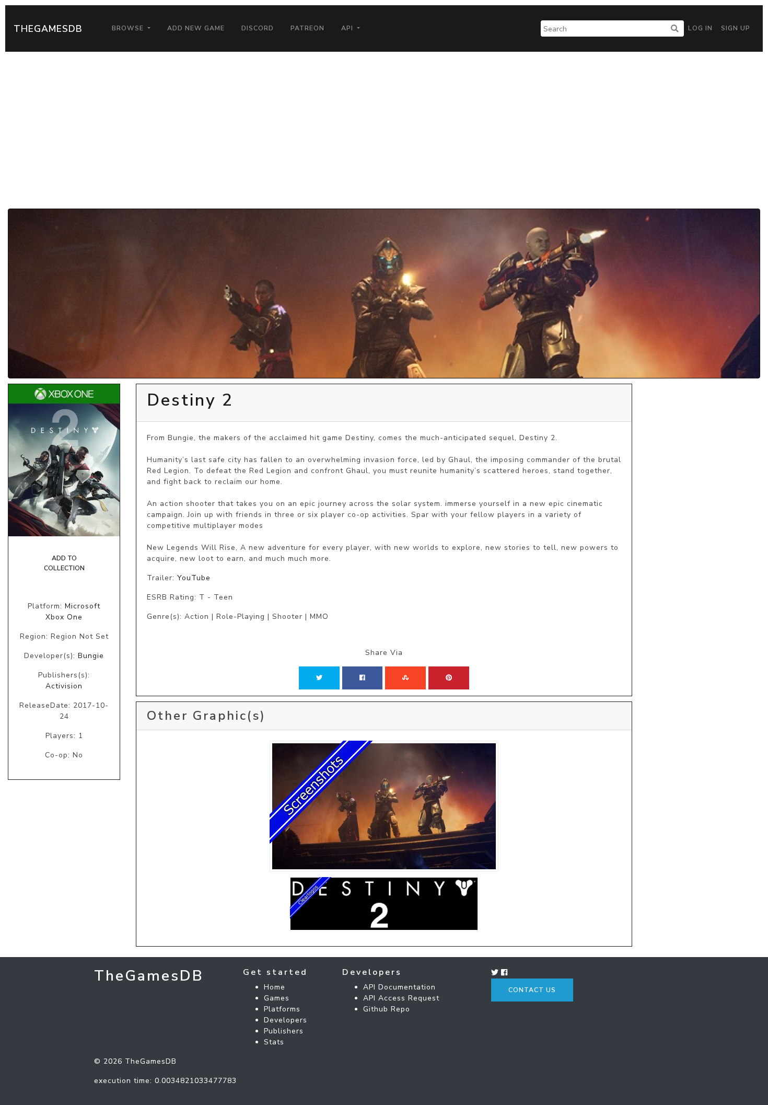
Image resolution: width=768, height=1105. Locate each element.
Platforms (282, 1009)
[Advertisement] (384, 130)
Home (274, 987)
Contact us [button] (532, 990)
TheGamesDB (48, 28)
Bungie (91, 656)
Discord (257, 28)
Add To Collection (64, 563)
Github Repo (386, 1009)
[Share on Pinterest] (448, 677)
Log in (700, 28)
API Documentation (399, 987)
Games (276, 998)
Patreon (307, 28)
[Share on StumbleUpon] (405, 677)
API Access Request (401, 998)
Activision (64, 686)
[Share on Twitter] (319, 677)
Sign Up (735, 28)
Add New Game (196, 28)
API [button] (348, 28)
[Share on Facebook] (362, 677)
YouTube (194, 578)
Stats (274, 1042)
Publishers (284, 1031)
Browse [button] (129, 28)
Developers (285, 1020)
